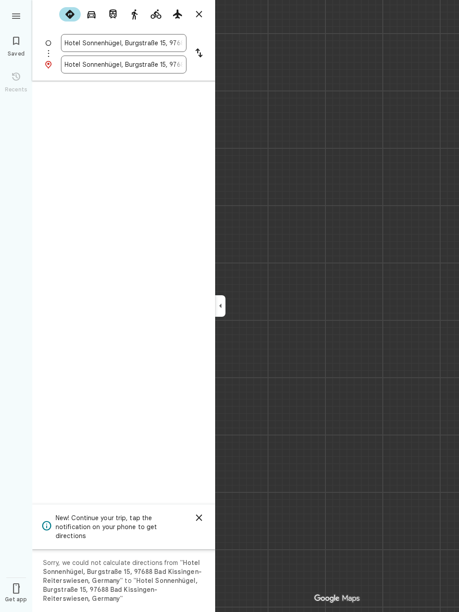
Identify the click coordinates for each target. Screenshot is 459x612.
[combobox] (124, 43)
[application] (229, 306)
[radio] (70, 14)
